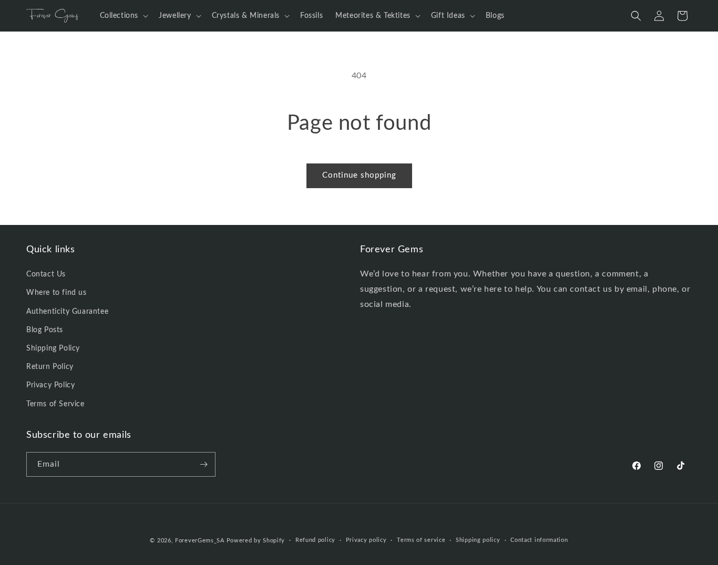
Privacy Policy (50, 385)
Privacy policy (366, 540)
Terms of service (421, 540)
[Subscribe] (203, 464)
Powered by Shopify (256, 540)
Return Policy (50, 367)
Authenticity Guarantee (67, 311)
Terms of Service (55, 404)
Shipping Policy (53, 348)
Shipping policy (478, 540)
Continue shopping (359, 175)
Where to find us (56, 293)
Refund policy (315, 540)
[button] (123, 16)
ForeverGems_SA (199, 540)
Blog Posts (44, 330)
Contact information (539, 540)
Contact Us (46, 274)
